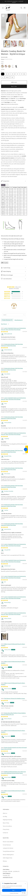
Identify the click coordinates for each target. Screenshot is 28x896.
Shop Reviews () (19, 320)
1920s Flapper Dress (7, 857)
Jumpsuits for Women (8, 848)
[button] (2, 7)
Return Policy (6, 823)
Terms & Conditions (7, 826)
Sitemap (5, 861)
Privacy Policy (6, 829)
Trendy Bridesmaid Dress (8, 851)
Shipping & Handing (7, 819)
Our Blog (5, 816)
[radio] (2, 66)
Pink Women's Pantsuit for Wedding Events (14, 698)
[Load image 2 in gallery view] (14, 44)
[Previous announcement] (2, 1)
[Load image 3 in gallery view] (21, 44)
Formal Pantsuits (7, 845)
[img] (14, 287)
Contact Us (5, 832)
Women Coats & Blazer (8, 841)
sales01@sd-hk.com (7, 877)
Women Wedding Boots (8, 854)
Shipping (2, 59)
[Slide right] (26, 44)
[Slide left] (1, 44)
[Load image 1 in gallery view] (7, 44)
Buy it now (14, 86)
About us (5, 813)
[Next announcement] (25, 1)
